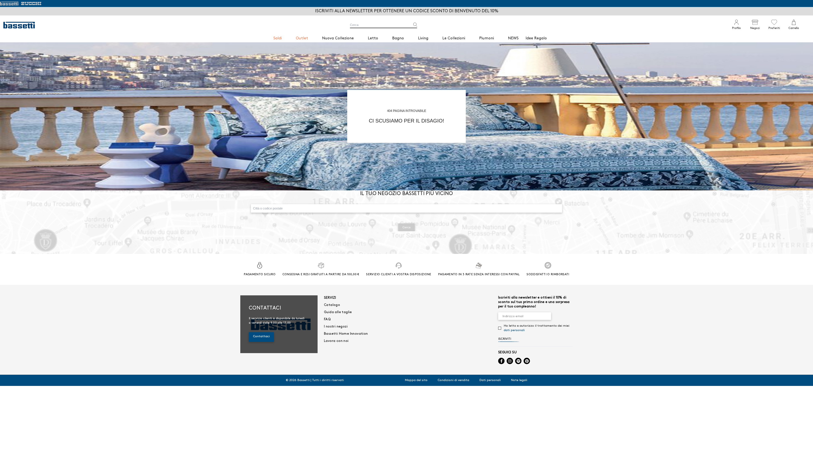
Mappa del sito (416, 380)
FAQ (327, 319)
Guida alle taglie (338, 312)
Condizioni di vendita (453, 380)
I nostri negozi (336, 326)
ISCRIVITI (504, 338)
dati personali (514, 330)
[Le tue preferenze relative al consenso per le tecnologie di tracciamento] (806, 450)
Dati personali (490, 380)
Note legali (519, 380)
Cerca (406, 227)
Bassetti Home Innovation (346, 333)
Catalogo (332, 305)
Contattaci (261, 336)
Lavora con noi (336, 341)
